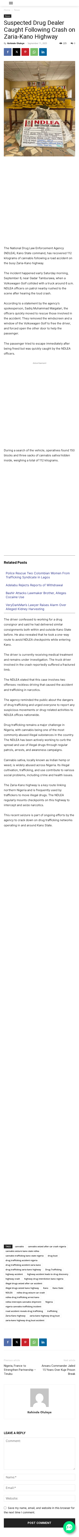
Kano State (58, 1288)
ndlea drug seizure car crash (31, 1292)
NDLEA (9, 1292)
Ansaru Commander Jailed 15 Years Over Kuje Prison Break (58, 1370)
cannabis (19, 1246)
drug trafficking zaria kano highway (23, 1269)
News (17, 10)
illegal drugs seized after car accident (24, 1283)
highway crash (13, 1278)
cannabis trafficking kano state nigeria (25, 1255)
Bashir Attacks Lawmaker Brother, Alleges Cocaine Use (36, 595)
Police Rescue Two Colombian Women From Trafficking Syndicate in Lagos (38, 575)
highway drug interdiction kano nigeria (43, 1278)
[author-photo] (39, 1406)
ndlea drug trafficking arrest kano (22, 1297)
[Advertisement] (39, 202)
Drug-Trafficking (53, 1269)
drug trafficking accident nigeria (21, 1260)
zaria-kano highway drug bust (45, 1315)
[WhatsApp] (34, 52)
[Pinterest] (25, 52)
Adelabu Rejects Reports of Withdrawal (34, 585)
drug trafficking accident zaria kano (23, 1264)
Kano (45, 1288)
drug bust (53, 1255)
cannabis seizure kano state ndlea (22, 1251)
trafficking (52, 1311)
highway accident (14, 1274)
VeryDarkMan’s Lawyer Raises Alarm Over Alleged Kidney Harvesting (36, 607)
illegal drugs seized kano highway (22, 1288)
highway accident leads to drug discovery (47, 1274)
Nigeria (49, 1301)
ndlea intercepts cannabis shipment (23, 1301)
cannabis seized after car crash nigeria (47, 1246)
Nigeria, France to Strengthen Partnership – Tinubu (20, 1370)
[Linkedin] (43, 52)
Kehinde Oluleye (16, 43)
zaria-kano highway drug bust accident (25, 1320)
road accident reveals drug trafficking (24, 1311)
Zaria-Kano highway (16, 1315)
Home (7, 10)
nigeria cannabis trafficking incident (23, 1306)
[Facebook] (8, 52)
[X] (16, 52)
